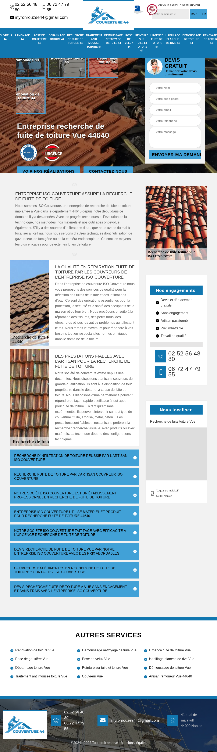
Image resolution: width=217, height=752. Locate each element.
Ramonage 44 (22, 37)
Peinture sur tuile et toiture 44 (141, 43)
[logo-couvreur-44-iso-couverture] (108, 15)
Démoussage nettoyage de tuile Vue (109, 650)
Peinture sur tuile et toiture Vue (105, 667)
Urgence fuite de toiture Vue (170, 650)
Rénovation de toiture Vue (34, 650)
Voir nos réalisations (48, 171)
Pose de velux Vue (96, 659)
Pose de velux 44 (129, 41)
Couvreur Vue (92, 676)
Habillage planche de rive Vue (171, 659)
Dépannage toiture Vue (32, 667)
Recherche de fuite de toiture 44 (75, 39)
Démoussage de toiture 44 (191, 39)
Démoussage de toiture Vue (170, 667)
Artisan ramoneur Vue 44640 (170, 676)
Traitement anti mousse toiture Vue (41, 676)
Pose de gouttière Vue (32, 659)
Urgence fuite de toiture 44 (156, 41)
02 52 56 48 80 (26, 7)
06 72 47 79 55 (58, 7)
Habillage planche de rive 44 (173, 39)
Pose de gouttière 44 (39, 39)
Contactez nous (108, 171)
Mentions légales (133, 743)
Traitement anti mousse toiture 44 (94, 41)
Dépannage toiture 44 (57, 37)
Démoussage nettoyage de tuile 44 (113, 39)
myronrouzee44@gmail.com (41, 17)
